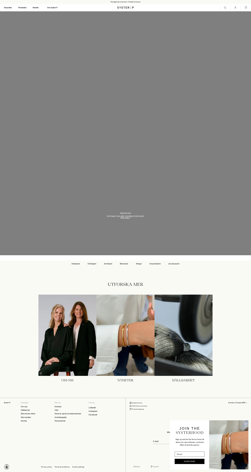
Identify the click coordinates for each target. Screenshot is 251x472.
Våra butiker (26, 417)
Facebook (93, 415)
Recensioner (60, 421)
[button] (6, 467)
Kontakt (58, 406)
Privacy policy (46, 467)
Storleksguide (61, 417)
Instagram (93, 411)
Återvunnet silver (28, 413)
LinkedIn (92, 407)
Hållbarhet (25, 410)
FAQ (56, 410)
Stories (24, 421)
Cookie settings (78, 467)
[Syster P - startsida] (125, 7)
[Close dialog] (245, 423)
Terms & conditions (62, 467)
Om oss (24, 406)
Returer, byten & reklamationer (68, 413)
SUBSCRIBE (189, 461)
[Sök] (225, 7)
